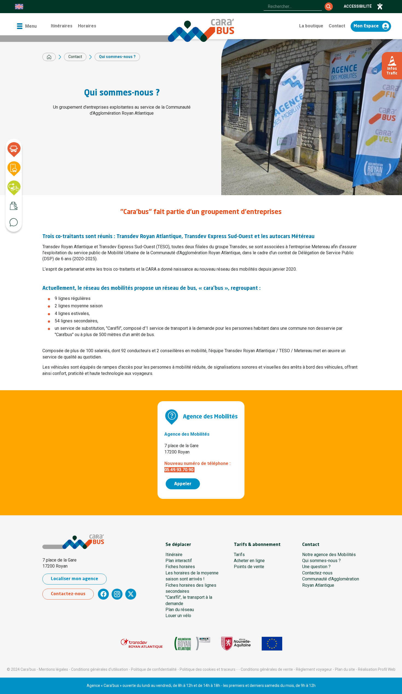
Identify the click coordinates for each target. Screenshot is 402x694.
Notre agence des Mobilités (329, 554)
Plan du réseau (179, 609)
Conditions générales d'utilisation (99, 669)
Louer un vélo (178, 615)
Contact (337, 25)
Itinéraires (61, 25)
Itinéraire (173, 554)
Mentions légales (53, 669)
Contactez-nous (68, 594)
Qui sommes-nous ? (321, 560)
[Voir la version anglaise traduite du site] (19, 6)
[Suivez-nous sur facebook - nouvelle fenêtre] (103, 594)
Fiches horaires (180, 566)
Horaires (87, 25)
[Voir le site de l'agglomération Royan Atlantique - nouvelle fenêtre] (192, 643)
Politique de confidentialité (154, 669)
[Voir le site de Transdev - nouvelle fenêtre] (141, 643)
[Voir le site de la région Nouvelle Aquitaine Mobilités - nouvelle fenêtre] (236, 643)
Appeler (182, 484)
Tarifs (239, 554)
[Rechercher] (329, 6)
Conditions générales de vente (267, 669)
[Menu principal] (26, 26)
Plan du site (345, 669)
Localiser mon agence (74, 579)
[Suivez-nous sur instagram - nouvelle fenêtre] (117, 594)
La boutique (311, 25)
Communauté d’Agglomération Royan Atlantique (330, 582)
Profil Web (386, 669)
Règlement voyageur (314, 669)
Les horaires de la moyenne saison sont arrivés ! (192, 576)
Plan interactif (178, 560)
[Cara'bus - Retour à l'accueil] (201, 30)
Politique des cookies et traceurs (207, 669)
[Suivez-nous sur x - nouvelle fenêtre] (130, 594)
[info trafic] (392, 65)
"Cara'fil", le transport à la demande (188, 600)
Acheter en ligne (249, 560)
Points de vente (249, 566)
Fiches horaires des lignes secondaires (190, 588)
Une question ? (316, 566)
